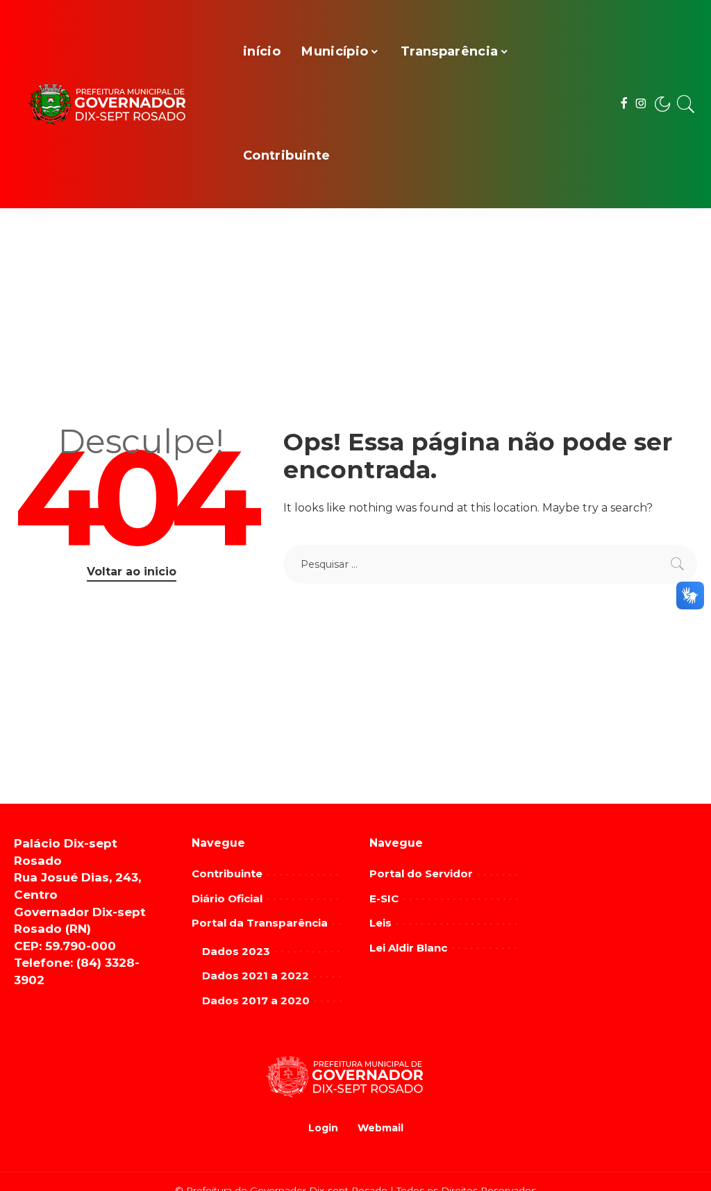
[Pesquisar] (686, 104)
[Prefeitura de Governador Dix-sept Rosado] (118, 104)
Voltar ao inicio (131, 571)
